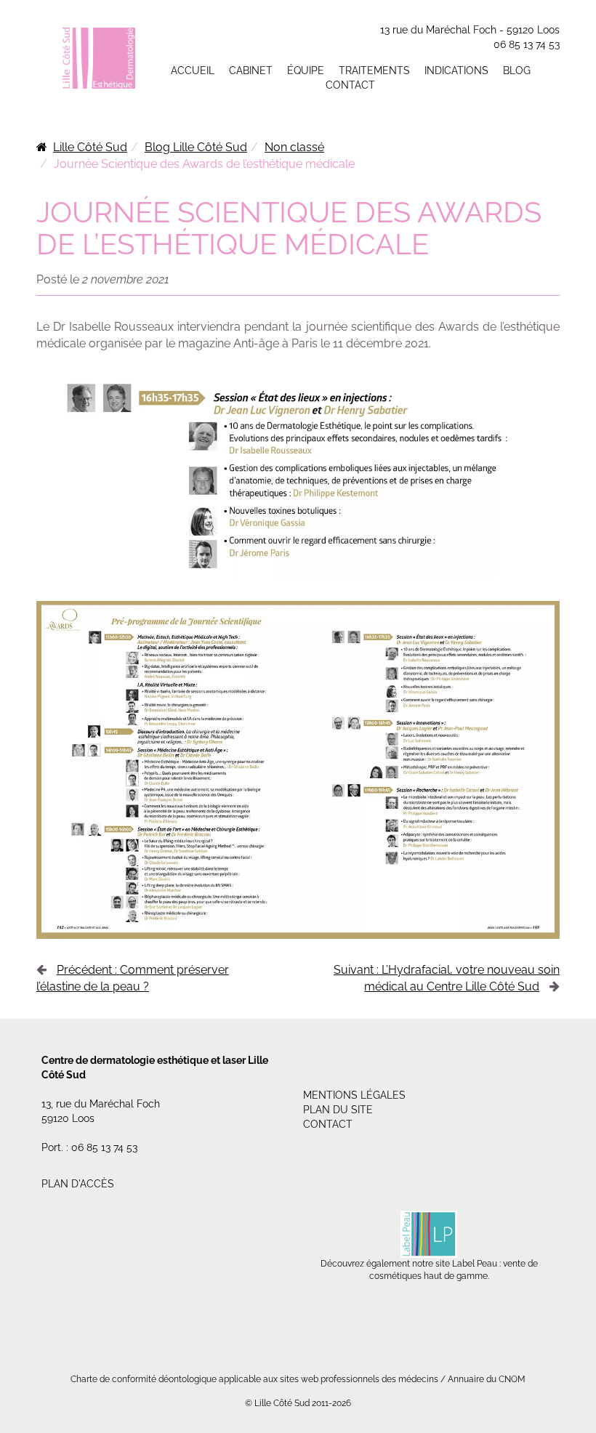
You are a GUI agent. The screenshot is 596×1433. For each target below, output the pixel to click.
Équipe (305, 70)
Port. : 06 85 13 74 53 (89, 1147)
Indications (456, 70)
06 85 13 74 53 (527, 44)
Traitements (374, 70)
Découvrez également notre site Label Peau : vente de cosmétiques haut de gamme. (429, 1270)
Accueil (192, 70)
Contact (350, 85)
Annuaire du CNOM (486, 1379)
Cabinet (251, 70)
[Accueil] (99, 58)
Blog (517, 70)
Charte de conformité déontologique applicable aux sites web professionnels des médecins (254, 1379)
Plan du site (338, 1109)
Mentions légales (354, 1095)
